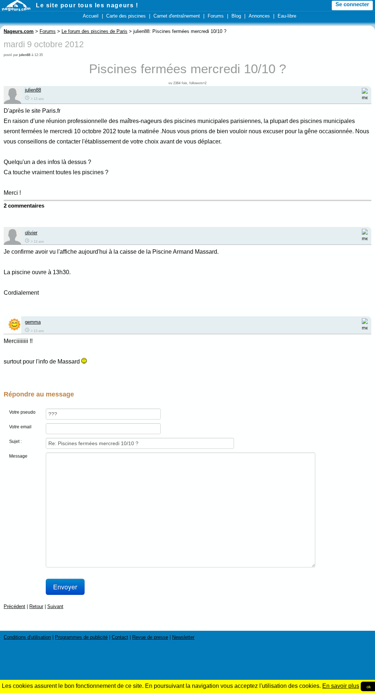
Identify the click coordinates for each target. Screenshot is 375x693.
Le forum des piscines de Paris (94, 31)
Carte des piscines (126, 16)
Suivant (55, 606)
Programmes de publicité (81, 637)
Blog (236, 16)
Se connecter (352, 4)
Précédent (14, 606)
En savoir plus (340, 686)
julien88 (24, 55)
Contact (120, 637)
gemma (33, 322)
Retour (36, 606)
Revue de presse (150, 637)
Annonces (259, 16)
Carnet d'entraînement (176, 16)
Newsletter (183, 637)
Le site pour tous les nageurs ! (87, 5)
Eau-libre (287, 16)
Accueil (91, 16)
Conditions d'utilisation (27, 637)
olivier (31, 232)
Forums (216, 16)
